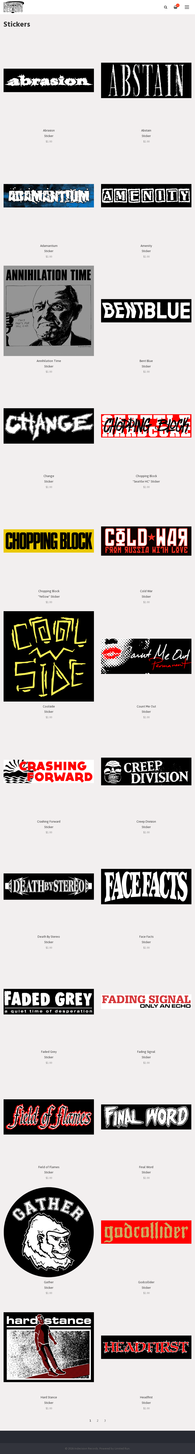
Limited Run (122, 1448)
